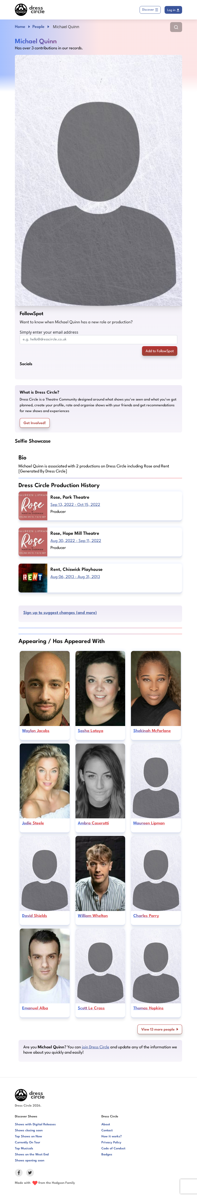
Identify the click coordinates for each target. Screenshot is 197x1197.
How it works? (111, 1136)
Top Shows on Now (28, 1136)
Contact (107, 1130)
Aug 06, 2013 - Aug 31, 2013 (75, 577)
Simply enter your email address (49, 332)
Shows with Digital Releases (35, 1124)
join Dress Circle (95, 1047)
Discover (148, 9)
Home (20, 27)
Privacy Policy (111, 1142)
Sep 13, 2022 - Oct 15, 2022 (75, 505)
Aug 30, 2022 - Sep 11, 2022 (75, 541)
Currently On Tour (27, 1142)
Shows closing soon (29, 1130)
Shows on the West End (32, 1154)
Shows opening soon (29, 1160)
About (105, 1124)
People (38, 27)
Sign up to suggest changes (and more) (60, 613)
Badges (106, 1154)
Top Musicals (24, 1148)
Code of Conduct (113, 1148)
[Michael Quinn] (98, 180)
